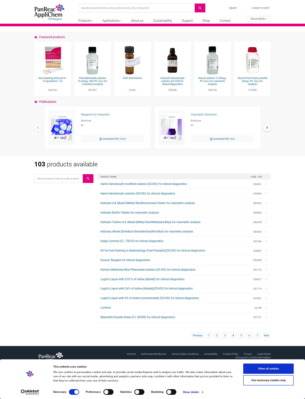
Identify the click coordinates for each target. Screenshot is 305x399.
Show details (191, 392)
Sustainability (162, 20)
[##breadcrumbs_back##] (37, 127)
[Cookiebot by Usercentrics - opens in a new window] (29, 392)
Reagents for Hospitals (95, 114)
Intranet (131, 354)
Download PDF (114, 138)
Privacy (248, 354)
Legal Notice (264, 354)
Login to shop (261, 8)
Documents (258, 18)
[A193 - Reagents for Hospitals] (61, 127)
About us (137, 20)
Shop (206, 20)
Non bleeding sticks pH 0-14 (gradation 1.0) (52, 79)
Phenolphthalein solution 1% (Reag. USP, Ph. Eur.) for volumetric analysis (92, 81)
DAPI (132, 78)
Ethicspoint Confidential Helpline (253, 357)
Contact (225, 20)
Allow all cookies (268, 368)
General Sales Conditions (185, 354)
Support (187, 20)
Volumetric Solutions (204, 114)
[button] (85, 20)
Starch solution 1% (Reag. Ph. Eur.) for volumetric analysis (212, 81)
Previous (197, 335)
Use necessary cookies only (268, 380)
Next (266, 335)
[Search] (267, 127)
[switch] (108, 392)
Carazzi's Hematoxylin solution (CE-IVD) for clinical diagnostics (172, 81)
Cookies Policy (230, 354)
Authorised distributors (153, 354)
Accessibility (210, 354)
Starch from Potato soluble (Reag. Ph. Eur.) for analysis (252, 81)
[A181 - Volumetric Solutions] (171, 127)
